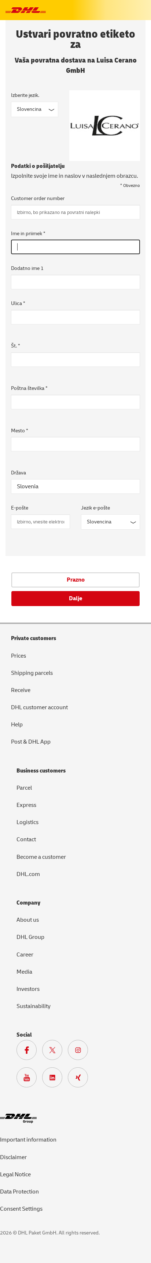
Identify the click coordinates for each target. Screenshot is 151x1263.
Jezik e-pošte (95, 508)
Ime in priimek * (28, 233)
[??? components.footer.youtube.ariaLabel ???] (29, 1079)
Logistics (27, 822)
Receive (20, 690)
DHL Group (30, 937)
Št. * (15, 346)
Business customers (41, 770)
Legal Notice (15, 1174)
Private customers (33, 638)
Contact (26, 839)
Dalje (75, 598)
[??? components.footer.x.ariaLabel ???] (55, 1052)
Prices (18, 655)
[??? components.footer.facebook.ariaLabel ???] (29, 1052)
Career (24, 954)
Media (24, 972)
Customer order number (38, 198)
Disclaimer (13, 1157)
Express (26, 805)
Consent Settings (21, 1209)
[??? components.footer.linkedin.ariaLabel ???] (55, 1079)
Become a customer (41, 857)
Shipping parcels (32, 673)
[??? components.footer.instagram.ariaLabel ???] (80, 1052)
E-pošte (19, 508)
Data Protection (19, 1191)
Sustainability (33, 1006)
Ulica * (18, 303)
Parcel (24, 788)
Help (17, 724)
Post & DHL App (31, 741)
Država (18, 473)
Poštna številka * (29, 388)
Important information (28, 1139)
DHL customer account (39, 707)
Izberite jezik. (25, 95)
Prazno (76, 579)
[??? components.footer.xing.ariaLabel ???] (80, 1079)
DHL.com (28, 874)
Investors (28, 989)
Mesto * (19, 431)
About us (27, 920)
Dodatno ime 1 (27, 268)
